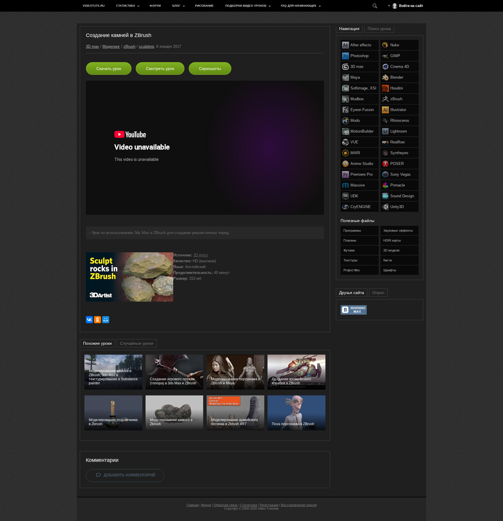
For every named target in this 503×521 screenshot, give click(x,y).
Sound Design (402, 196)
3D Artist (200, 255)
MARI (355, 153)
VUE (354, 142)
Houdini (396, 88)
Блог (176, 5)
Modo (355, 120)
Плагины (349, 240)
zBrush (129, 46)
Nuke (394, 45)
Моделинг (111, 46)
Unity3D (397, 207)
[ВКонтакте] (89, 319)
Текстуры (350, 260)
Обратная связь (226, 505)
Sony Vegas (400, 174)
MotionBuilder (361, 131)
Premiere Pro (361, 174)
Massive (357, 185)
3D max (92, 46)
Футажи (349, 250)
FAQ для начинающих (298, 5)
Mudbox (357, 99)
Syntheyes (399, 153)
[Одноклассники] (97, 319)
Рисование (204, 5)
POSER (397, 163)
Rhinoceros (399, 120)
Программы (352, 230)
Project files (351, 270)
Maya (355, 77)
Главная (193, 505)
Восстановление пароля (299, 505)
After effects (360, 45)
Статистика (125, 5)
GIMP (395, 56)
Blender (396, 77)
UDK (354, 196)
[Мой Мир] (105, 319)
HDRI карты (392, 240)
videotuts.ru (94, 5)
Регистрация (269, 505)
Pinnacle (397, 185)
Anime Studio (361, 163)
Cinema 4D (399, 66)
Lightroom (398, 131)
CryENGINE (360, 207)
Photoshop (359, 56)
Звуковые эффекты (398, 230)
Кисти (387, 260)
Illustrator (398, 110)
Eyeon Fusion (362, 110)
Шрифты (389, 270)
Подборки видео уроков (245, 5)
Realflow (397, 142)
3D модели (391, 250)
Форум (155, 5)
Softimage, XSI (363, 88)
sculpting (146, 46)
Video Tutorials (268, 508)
